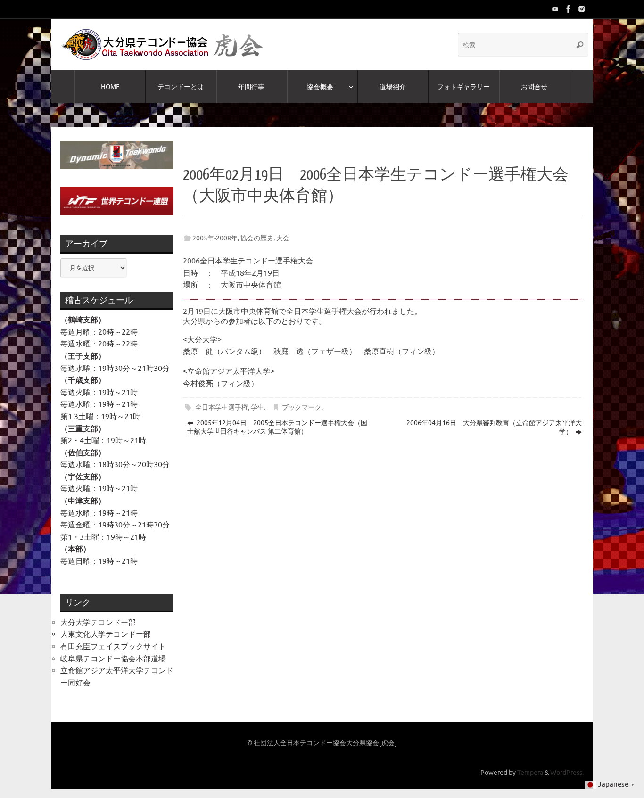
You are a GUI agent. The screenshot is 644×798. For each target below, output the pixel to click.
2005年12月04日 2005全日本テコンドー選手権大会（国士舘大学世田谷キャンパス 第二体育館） (277, 427)
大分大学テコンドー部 (98, 622)
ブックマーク (302, 407)
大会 (282, 238)
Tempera (530, 772)
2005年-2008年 (215, 238)
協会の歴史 (256, 238)
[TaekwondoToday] (555, 9)
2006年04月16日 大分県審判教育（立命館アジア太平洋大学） (494, 427)
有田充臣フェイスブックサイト (113, 646)
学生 (257, 407)
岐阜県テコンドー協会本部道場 (113, 659)
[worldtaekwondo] (581, 9)
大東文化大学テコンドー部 (105, 634)
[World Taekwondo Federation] (568, 9)
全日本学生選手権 (221, 407)
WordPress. (567, 772)
